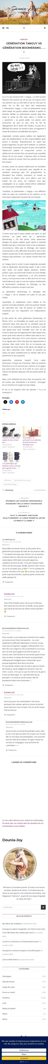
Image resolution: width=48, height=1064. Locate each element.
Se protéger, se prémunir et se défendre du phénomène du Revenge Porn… (32, 441)
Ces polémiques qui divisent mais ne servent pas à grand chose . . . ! (11, 465)
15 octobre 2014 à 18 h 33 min (14, 695)
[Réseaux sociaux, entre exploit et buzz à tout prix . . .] (11, 431)
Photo (4, 1014)
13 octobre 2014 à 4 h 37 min (11, 542)
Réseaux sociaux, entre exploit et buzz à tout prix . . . (11, 440)
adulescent (7, 480)
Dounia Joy (9, 594)
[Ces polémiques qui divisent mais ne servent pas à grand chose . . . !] (11, 457)
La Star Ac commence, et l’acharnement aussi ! (20, 941)
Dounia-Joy (24, 8)
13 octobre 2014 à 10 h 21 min (14, 596)
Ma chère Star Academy (11, 923)
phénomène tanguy (10, 484)
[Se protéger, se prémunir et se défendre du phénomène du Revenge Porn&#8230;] (32, 431)
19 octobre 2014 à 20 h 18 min (15, 724)
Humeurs (24, 39)
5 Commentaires (40, 490)
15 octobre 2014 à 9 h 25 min (11, 631)
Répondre (6, 545)
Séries (4, 1019)
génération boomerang (22, 480)
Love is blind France (10, 959)
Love (4, 1003)
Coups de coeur (8, 987)
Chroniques (6, 976)
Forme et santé (8, 992)
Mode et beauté (8, 1008)
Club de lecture (8, 981)
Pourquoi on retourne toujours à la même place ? (21, 950)
